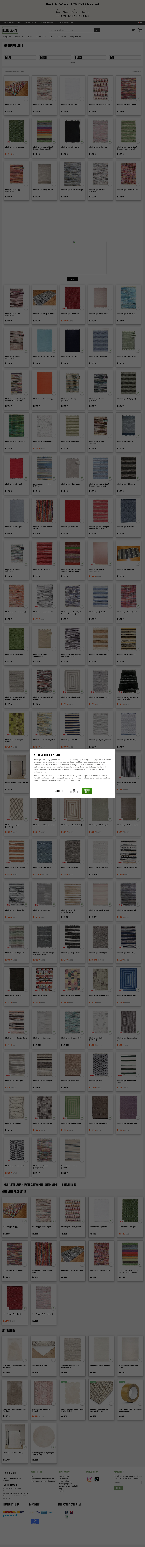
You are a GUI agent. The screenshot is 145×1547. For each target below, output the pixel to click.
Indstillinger (59, 790)
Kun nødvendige (74, 790)
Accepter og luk (87, 790)
